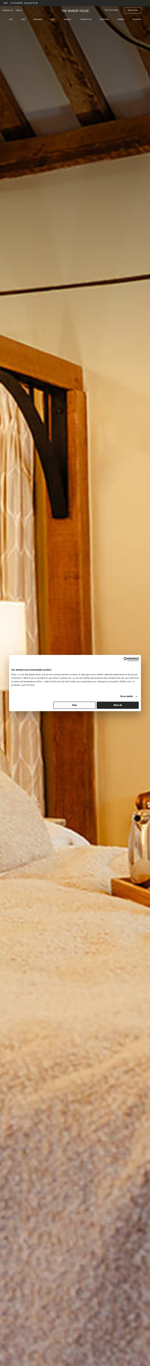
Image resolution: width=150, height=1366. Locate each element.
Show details (126, 696)
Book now (132, 10)
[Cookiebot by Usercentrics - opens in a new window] (126, 659)
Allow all (118, 705)
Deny (74, 705)
